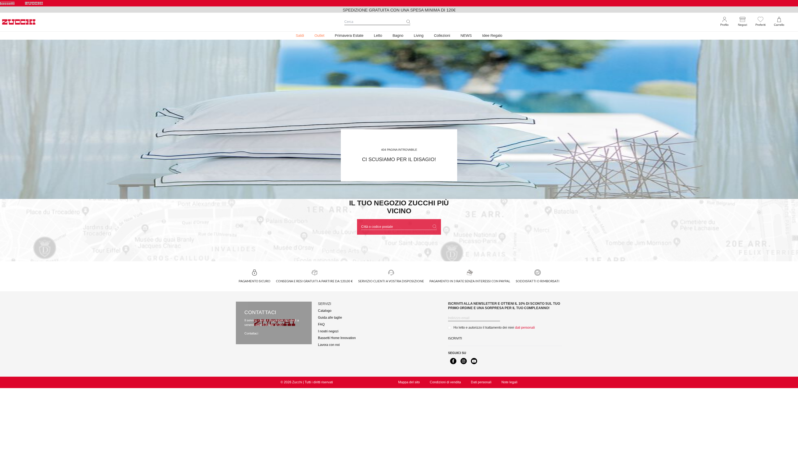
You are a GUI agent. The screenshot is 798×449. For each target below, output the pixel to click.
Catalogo (324, 310)
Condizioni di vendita (445, 382)
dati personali (525, 327)
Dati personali (481, 382)
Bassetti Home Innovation (337, 338)
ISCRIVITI (455, 338)
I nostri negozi (328, 331)
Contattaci (251, 333)
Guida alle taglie (330, 317)
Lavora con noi (329, 345)
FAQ (321, 324)
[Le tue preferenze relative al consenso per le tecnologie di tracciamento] (791, 442)
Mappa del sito (409, 382)
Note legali (509, 382)
